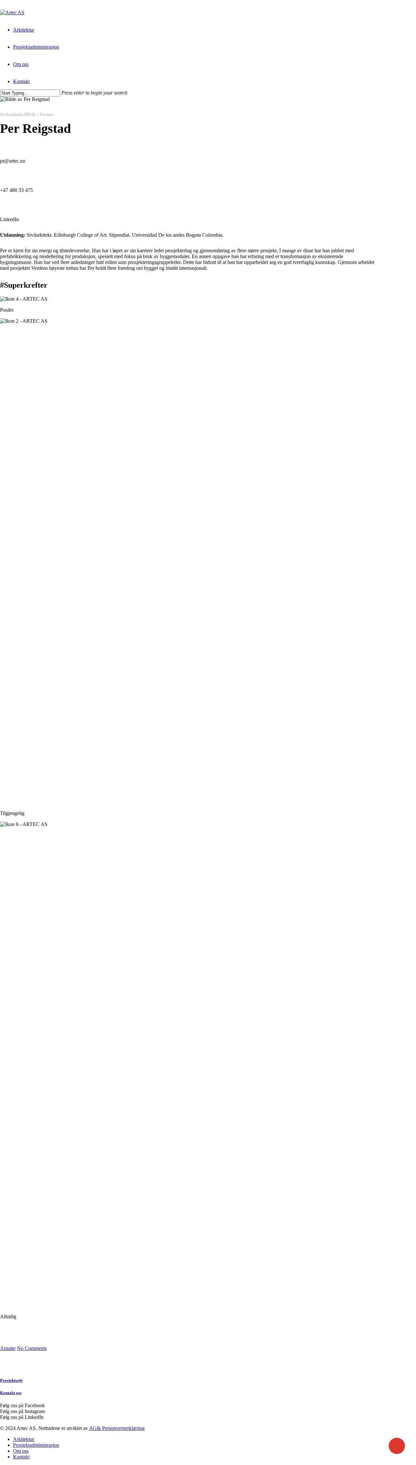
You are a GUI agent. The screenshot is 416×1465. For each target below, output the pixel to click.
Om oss (21, 1451)
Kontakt (21, 1456)
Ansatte (8, 1348)
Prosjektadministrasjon (36, 1445)
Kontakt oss (10, 1392)
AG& (95, 1428)
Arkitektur (23, 1439)
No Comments (32, 1348)
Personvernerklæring (123, 1428)
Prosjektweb (11, 1380)
